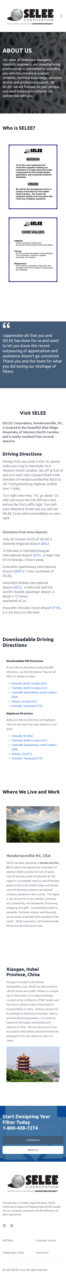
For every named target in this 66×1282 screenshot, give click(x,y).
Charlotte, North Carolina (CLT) (29, 687)
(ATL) (18, 587)
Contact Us (33, 1140)
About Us (33, 1149)
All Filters (8, 1240)
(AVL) (45, 543)
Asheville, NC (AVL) (22, 735)
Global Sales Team (13, 1252)
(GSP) (18, 571)
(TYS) (56, 608)
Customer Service (46, 1240)
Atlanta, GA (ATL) (22, 753)
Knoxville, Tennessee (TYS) (27, 705)
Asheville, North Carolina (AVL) (29, 683)
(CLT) (37, 555)
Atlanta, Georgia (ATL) (24, 701)
